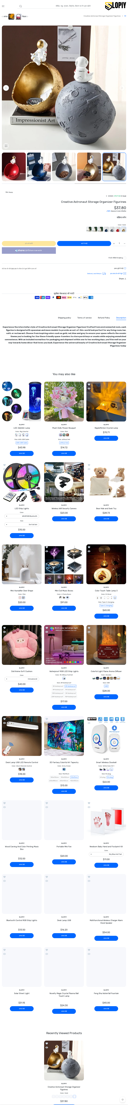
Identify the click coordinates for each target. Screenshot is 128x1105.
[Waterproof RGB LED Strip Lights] (64, 645)
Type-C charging (106, 605)
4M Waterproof (58, 690)
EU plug (110, 777)
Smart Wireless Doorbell (106, 762)
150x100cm (65, 777)
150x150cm (74, 781)
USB (106, 686)
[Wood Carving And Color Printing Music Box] (22, 820)
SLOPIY (106, 424)
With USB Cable (21, 443)
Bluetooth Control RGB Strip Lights (21, 920)
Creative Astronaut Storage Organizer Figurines (64, 1090)
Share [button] (121, 279)
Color (22, 512)
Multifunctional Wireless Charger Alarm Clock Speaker (106, 921)
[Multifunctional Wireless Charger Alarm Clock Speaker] (106, 894)
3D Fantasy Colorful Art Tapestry (64, 762)
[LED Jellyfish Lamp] (22, 401)
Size (21, 521)
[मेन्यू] (3, 6)
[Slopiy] (115, 6)
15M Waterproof (70, 697)
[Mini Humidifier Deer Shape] (22, 564)
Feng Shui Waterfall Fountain (106, 996)
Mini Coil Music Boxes (64, 591)
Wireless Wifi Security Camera (64, 508)
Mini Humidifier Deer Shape (21, 591)
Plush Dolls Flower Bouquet (64, 428)
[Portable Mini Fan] (64, 820)
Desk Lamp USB (64, 920)
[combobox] (53, 6)
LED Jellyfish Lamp (22, 428)
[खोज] (20, 6)
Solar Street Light (22, 996)
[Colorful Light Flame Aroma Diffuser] (106, 645)
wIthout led (64, 443)
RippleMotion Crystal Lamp (106, 428)
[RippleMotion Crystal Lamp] (106, 401)
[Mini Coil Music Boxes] (64, 564)
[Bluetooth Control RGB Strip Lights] (22, 894)
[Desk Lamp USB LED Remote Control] (22, 736)
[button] (6, 88)
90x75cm (74, 777)
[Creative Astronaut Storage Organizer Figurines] (64, 1063)
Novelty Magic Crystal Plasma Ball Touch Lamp (64, 997)
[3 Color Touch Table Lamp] (106, 564)
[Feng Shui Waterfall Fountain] (106, 969)
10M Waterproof (57, 693)
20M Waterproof (57, 697)
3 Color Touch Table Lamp (106, 591)
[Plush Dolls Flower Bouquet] (64, 401)
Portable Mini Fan (64, 846)
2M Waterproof (70, 686)
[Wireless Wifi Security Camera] (64, 482)
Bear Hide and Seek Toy (106, 508)
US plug (102, 777)
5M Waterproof (70, 693)
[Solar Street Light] (22, 969)
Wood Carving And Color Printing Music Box (22, 847)
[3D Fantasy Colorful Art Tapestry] (64, 736)
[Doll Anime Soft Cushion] (22, 645)
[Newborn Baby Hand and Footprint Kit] (106, 820)
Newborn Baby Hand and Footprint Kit (106, 846)
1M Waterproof (70, 690)
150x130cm (54, 777)
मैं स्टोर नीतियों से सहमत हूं (116, 258)
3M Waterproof (58, 686)
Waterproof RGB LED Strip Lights (64, 671)
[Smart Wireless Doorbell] (106, 736)
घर (125, 16)
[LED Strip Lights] (22, 482)
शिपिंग (108, 211)
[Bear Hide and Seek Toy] (106, 482)
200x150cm (64, 781)
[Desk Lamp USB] (64, 894)
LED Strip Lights (22, 508)
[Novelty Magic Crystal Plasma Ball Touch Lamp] (64, 969)
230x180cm (53, 781)
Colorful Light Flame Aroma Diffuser (106, 671)
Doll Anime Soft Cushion (21, 671)
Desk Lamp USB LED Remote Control (22, 762)
